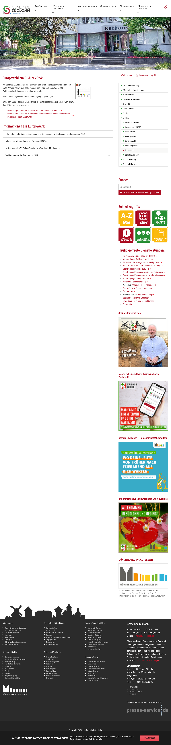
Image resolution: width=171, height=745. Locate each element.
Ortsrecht (8, 666)
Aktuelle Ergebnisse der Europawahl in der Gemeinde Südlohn (33, 110)
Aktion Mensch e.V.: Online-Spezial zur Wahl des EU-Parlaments (32, 148)
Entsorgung (8, 640)
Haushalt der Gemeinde (13, 664)
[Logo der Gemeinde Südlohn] (16, 10)
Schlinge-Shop (51, 671)
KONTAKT (132, 694)
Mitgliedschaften (52, 644)
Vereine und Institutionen (54, 633)
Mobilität (91, 673)
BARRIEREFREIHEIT (135, 692)
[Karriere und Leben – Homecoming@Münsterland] (143, 467)
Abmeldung (151, 285)
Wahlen (7, 673)
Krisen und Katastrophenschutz (15, 642)
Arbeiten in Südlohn (94, 635)
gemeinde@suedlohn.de (143, 636)
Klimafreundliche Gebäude (96, 669)
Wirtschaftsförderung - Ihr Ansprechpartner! (141, 262)
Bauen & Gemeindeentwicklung (98, 642)
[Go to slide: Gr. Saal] (85, 66)
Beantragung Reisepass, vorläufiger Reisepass (143, 272)
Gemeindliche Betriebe (12, 678)
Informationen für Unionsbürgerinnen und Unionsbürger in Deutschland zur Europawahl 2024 (45, 134)
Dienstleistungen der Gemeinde (15, 628)
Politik (7, 671)
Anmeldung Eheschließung (134, 281)
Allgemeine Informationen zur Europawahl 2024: (26, 141)
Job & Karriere (9, 669)
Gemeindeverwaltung (12, 657)
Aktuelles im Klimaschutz (96, 662)
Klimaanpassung (93, 666)
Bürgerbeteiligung (11, 676)
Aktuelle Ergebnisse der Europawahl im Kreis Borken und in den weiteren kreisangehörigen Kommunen (38, 115)
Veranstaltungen (51, 673)
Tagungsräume (51, 640)
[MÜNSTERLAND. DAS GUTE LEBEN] (143, 575)
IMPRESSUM (133, 687)
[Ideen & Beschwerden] (143, 235)
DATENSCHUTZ (134, 689)
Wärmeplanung (93, 671)
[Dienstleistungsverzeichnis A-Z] (126, 218)
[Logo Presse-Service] (147, 710)
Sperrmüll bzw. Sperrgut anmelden (137, 288)
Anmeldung (137, 285)
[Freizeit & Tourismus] (126, 235)
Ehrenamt (49, 678)
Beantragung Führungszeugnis (136, 278)
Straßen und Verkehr (94, 649)
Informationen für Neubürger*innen (138, 259)
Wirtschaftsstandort (94, 628)
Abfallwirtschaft (93, 680)
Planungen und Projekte (96, 644)
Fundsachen (128, 291)
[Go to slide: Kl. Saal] (90, 66)
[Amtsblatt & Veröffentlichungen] (160, 235)
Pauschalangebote (52, 662)
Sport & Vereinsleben (53, 676)
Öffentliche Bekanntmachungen (15, 659)
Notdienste (8, 635)
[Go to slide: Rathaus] (81, 66)
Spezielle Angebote (11, 644)
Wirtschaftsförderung (95, 630)
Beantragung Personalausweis (136, 269)
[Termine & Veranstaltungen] (143, 218)
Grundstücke (92, 647)
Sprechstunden (10, 637)
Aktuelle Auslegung (94, 640)
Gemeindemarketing (94, 633)
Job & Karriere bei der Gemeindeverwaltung (141, 265)
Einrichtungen (50, 642)
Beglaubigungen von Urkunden (136, 298)
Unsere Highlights (52, 657)
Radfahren (49, 664)
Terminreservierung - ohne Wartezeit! (139, 256)
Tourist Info (50, 659)
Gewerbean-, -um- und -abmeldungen (138, 301)
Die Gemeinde (51, 630)
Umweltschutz (92, 676)
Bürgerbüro (127, 304)
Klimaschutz (92, 664)
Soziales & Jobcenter (12, 633)
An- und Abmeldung (143, 294)
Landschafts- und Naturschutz (98, 678)
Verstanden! (149, 738)
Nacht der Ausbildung (95, 637)
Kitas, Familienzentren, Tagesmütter (58, 637)
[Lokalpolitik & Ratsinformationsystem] (160, 218)
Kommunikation (51, 628)
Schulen (49, 635)
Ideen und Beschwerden (13, 630)
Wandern (49, 666)
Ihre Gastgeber (51, 669)
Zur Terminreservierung (147, 660)
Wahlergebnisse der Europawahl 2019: (21, 155)
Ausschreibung (10, 662)
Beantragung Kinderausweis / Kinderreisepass (143, 275)
